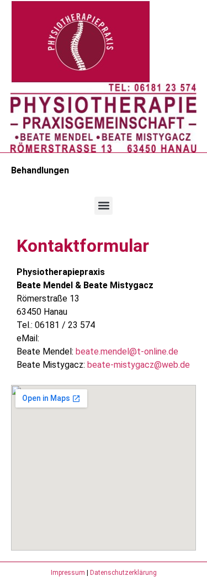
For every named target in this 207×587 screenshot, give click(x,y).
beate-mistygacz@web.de (138, 364)
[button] (103, 206)
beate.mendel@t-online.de (127, 351)
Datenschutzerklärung (123, 573)
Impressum (68, 573)
